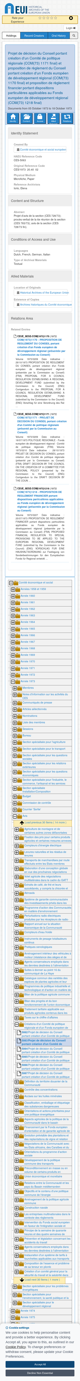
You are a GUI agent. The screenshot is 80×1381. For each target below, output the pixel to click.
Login (69, 28)
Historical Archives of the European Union (44, 292)
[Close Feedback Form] (71, 18)
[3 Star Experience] (48, 18)
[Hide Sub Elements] (11, 583)
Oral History (59, 35)
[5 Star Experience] (56, 18)
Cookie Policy (16, 1347)
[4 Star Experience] (52, 18)
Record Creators (34, 35)
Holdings (11, 35)
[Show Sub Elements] (13, 590)
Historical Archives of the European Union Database (38, 9)
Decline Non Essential (40, 1372)
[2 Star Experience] (44, 18)
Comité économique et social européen (43, 149)
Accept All (40, 1364)
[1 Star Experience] (40, 18)
